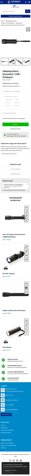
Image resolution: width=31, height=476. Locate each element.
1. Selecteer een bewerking (11, 91)
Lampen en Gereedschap (7, 23)
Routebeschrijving (6, 432)
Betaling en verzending (7, 430)
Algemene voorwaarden (7, 443)
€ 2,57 (6, 350)
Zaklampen (19, 23)
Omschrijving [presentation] (15, 169)
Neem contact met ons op (9, 153)
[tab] (15, 164)
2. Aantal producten (9, 113)
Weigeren (15, 470)
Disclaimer (4, 448)
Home (2, 21)
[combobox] (13, 11)
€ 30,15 (6, 239)
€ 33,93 (6, 313)
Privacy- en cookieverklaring (8, 445)
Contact (3, 425)
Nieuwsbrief (4, 427)
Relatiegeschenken (11, 21)
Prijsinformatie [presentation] (15, 164)
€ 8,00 (6, 276)
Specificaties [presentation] (15, 174)
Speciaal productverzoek (15, 16)
